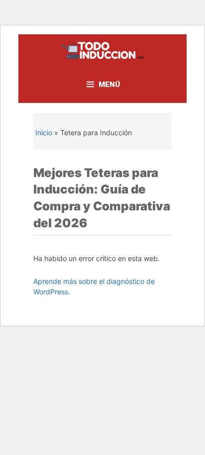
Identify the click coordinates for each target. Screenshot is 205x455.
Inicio (43, 132)
